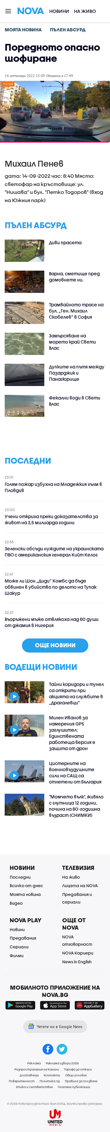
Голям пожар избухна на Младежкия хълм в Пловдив (53, 487)
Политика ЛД (50, 1081)
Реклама (34, 1063)
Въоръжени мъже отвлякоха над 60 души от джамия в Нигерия (52, 622)
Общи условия (76, 1075)
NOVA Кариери (77, 952)
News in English (77, 961)
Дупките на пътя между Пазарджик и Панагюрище (76, 373)
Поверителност (22, 1081)
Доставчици (29, 1075)
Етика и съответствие (34, 1087)
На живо (85, 11)
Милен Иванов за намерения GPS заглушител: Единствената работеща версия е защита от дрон (72, 733)
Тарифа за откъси (78, 1069)
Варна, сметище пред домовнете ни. (74, 276)
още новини (55, 645)
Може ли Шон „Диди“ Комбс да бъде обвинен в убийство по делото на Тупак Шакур (51, 587)
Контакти (52, 1075)
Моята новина (25, 894)
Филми (16, 955)
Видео (16, 903)
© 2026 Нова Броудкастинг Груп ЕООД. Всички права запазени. (55, 1103)
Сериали (19, 946)
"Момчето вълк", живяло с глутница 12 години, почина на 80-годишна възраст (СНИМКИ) (76, 806)
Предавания (23, 937)
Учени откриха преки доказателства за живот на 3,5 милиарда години (51, 519)
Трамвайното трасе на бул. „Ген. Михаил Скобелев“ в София (76, 311)
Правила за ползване (81, 1081)
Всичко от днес (26, 885)
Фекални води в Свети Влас (74, 401)
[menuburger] (8, 11)
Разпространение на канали (36, 1069)
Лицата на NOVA (80, 885)
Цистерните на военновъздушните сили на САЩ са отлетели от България (75, 772)
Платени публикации (74, 1087)
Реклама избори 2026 (62, 1063)
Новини (59, 11)
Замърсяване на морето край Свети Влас (72, 342)
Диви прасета (65, 242)
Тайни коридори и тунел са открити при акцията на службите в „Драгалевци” (76, 693)
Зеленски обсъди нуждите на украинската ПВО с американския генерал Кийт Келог (54, 551)
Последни (20, 877)
